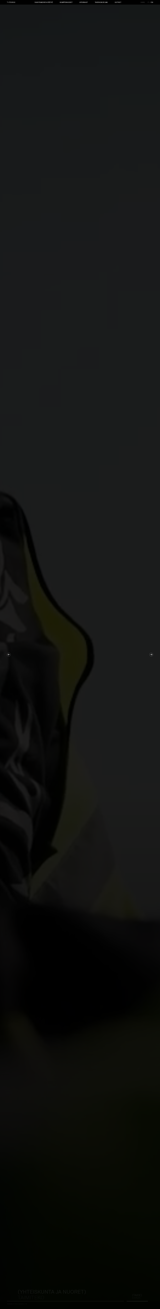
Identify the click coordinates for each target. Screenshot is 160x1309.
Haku (143, 2)
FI (148, 2)
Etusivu (12, 2)
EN (152, 2)
